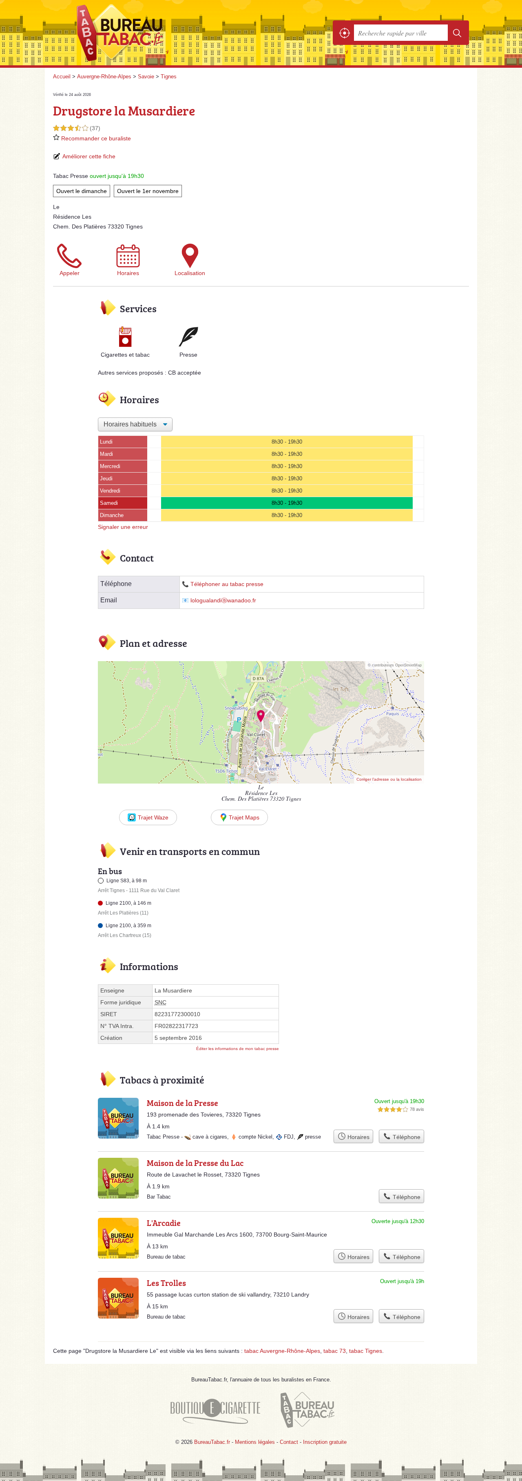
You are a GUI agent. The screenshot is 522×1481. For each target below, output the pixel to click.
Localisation (190, 273)
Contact (289, 1442)
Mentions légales (255, 1442)
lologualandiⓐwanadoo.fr (223, 600)
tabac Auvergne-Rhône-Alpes (282, 1351)
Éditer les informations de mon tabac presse (237, 1048)
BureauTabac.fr (142, 33)
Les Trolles (166, 1282)
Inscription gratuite (325, 1442)
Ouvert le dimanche (81, 191)
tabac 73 (334, 1351)
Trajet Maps (244, 817)
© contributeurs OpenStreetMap (395, 665)
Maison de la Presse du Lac (195, 1162)
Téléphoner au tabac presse (226, 584)
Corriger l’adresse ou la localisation (389, 779)
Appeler (70, 273)
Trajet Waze (153, 817)
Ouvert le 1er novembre (148, 191)
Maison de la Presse (182, 1102)
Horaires (128, 273)
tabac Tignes (365, 1351)
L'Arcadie (164, 1222)
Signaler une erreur (123, 527)
